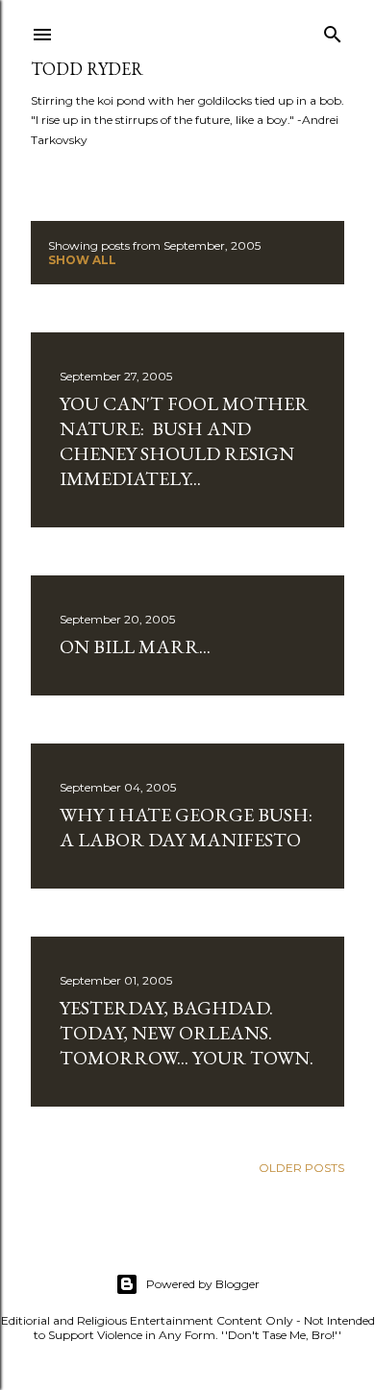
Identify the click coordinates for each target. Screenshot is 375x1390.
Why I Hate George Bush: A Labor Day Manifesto (186, 827)
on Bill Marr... (135, 646)
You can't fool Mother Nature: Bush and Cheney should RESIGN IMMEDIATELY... (184, 441)
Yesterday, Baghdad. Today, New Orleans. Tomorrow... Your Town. (186, 1032)
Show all (82, 260)
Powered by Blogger (203, 1284)
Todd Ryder (87, 69)
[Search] (332, 30)
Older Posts (301, 1167)
